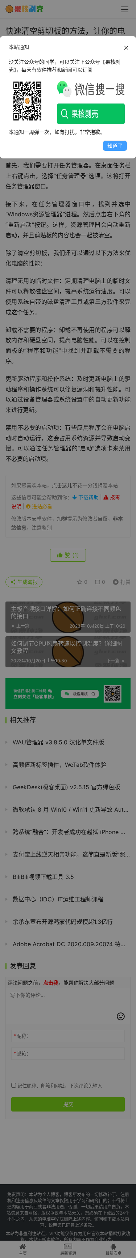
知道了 (115, 146)
